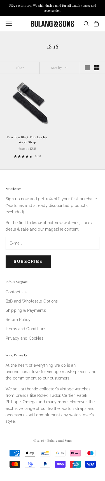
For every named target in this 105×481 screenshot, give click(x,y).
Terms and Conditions (26, 329)
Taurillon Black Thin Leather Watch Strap (27, 139)
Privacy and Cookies (24, 338)
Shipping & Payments (26, 310)
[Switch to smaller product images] (96, 68)
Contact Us (16, 292)
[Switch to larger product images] (87, 68)
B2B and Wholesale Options (32, 301)
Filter (20, 68)
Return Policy (18, 319)
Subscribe (28, 261)
